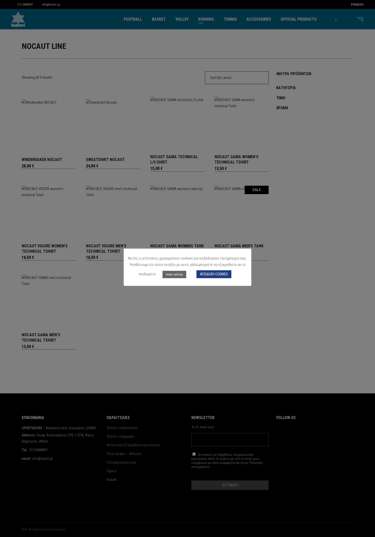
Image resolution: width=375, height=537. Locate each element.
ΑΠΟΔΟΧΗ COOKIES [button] (214, 274)
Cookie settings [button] (174, 274)
